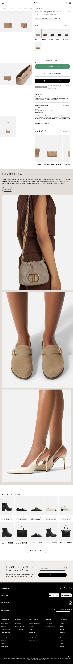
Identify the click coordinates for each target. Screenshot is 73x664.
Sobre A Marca (4, 623)
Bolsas (11, 8)
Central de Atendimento (34, 623)
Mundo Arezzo (4, 646)
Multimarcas (18, 623)
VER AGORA (7, 189)
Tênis (61, 637)
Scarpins (62, 629)
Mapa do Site (4, 637)
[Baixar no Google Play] (66, 595)
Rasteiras (62, 646)
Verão (2, 643)
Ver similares (66, 131)
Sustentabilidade (5, 635)
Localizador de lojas (33, 640)
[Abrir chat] (69, 655)
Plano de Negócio (19, 626)
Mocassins (62, 635)
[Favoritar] (69, 12)
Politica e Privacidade (50, 626)
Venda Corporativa (5, 632)
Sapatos (62, 623)
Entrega (30, 629)
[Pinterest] (70, 588)
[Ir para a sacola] (70, 3)
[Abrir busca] (6, 3)
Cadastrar (52, 574)
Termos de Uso (48, 623)
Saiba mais (57, 18)
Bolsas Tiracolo (22, 8)
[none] (64, 568)
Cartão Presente (32, 637)
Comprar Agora (52, 66)
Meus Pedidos (32, 632)
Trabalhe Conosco (5, 629)
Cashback (3, 626)
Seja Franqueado (19, 629)
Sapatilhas (62, 632)
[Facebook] (63, 588)
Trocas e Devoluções (33, 635)
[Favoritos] (66, 3)
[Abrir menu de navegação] (3, 3)
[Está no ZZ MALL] (5, 609)
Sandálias (62, 640)
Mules (61, 643)
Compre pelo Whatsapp (54, 73)
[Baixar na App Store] (54, 595)
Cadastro (31, 626)
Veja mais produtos (36, 550)
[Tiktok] (67, 588)
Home (5, 8)
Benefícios (3, 640)
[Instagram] (60, 588)
